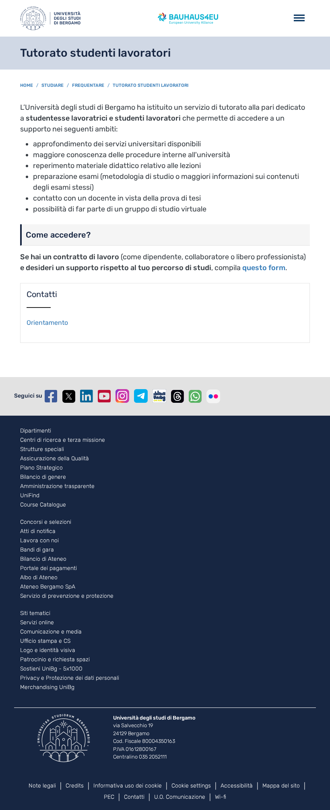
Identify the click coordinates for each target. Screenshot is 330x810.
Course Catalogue (43, 505)
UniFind (29, 495)
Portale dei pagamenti (48, 568)
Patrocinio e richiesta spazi (55, 659)
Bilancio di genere (43, 477)
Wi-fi (220, 797)
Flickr (213, 396)
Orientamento (47, 322)
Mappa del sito (281, 785)
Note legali (42, 785)
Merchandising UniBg (47, 687)
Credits (75, 785)
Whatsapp (195, 396)
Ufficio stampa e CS (45, 641)
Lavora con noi (39, 540)
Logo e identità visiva (47, 650)
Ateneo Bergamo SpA (47, 587)
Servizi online (37, 622)
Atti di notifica (38, 531)
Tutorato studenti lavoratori (150, 85)
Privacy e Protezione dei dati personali (69, 678)
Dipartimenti (35, 431)
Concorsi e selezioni (45, 522)
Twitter (68, 396)
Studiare (52, 85)
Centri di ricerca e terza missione (62, 440)
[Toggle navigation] (299, 18)
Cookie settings (191, 785)
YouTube (104, 396)
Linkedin (86, 396)
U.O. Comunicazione (179, 797)
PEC (109, 797)
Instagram (122, 396)
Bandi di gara (37, 550)
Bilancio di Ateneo (43, 559)
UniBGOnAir (159, 396)
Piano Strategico (41, 468)
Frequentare (88, 85)
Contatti (134, 797)
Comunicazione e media (51, 632)
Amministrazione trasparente (57, 486)
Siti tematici (35, 613)
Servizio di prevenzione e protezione (66, 596)
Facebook (51, 396)
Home (26, 85)
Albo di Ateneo (39, 577)
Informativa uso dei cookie (127, 785)
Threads (177, 396)
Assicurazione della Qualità (54, 458)
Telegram (141, 396)
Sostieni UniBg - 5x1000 (51, 669)
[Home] (50, 18)
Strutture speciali (42, 449)
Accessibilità (237, 785)
